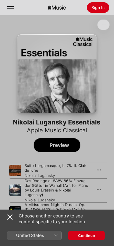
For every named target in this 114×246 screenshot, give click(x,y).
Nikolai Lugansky (40, 175)
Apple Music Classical (57, 130)
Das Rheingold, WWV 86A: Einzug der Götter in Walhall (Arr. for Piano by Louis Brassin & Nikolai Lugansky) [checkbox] (56, 187)
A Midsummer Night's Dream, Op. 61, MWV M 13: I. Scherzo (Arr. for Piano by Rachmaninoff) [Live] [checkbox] (55, 209)
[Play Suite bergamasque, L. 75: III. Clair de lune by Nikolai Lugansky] (15, 170)
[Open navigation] (10, 7)
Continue (86, 235)
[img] (57, 7)
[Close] (10, 217)
